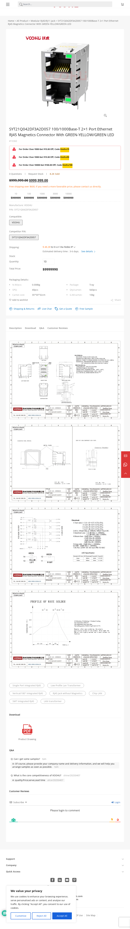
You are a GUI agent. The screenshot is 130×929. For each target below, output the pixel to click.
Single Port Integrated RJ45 (27, 685)
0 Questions (15, 173)
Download (30, 328)
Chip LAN (97, 693)
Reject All (41, 915)
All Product (22, 20)
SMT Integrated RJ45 (23, 701)
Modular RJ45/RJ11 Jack (43, 20)
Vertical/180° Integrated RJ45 (28, 693)
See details (87, 251)
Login (117, 802)
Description (15, 328)
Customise (20, 915)
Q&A (41, 328)
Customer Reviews (57, 328)
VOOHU (16, 222)
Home (11, 20)
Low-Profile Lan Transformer (66, 685)
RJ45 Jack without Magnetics (67, 693)
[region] (41, 904)
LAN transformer (53, 701)
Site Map (90, 915)
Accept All (62, 915)
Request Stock (35, 173)
